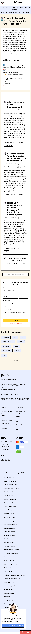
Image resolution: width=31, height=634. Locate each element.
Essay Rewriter (5, 423)
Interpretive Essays (10, 589)
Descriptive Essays (9, 517)
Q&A (17, 429)
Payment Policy (5, 449)
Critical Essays (8, 510)
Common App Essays (10, 499)
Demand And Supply (8, 341)
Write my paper (15, 320)
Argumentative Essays (10, 481)
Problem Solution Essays (11, 550)
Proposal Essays (9, 557)
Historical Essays (9, 593)
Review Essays (8, 597)
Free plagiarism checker (7, 411)
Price (4, 355)
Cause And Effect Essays (11, 488)
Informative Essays (9, 535)
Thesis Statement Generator (5, 414)
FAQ (17, 421)
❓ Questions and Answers (12, 86)
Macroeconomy (7, 350)
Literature (18, 432)
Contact (18, 414)
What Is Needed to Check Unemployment (16, 104)
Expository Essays (9, 531)
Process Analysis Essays (11, 553)
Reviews (18, 419)
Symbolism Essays (9, 582)
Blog (17, 427)
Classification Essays (10, 492)
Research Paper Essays (11, 564)
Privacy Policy (4, 444)
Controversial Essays (10, 506)
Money (17, 350)
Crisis (23, 337)
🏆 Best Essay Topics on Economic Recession (14, 75)
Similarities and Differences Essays (14, 575)
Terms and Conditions (6, 441)
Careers (18, 416)
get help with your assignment (13, 625)
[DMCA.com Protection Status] (18, 451)
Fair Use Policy (5, 446)
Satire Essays (8, 571)
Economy (20, 341)
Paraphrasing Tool (6, 426)
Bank (15, 337)
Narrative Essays (9, 539)
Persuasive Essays (9, 546)
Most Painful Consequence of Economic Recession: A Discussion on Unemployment (14, 209)
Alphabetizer (4, 418)
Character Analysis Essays (12, 578)
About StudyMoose (20, 411)
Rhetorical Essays (9, 568)
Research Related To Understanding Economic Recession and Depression (16, 157)
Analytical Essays (9, 477)
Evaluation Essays (9, 521)
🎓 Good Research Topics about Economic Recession (16, 82)
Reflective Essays (9, 560)
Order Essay (4, 428)
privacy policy (22, 313)
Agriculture (6, 337)
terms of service (12, 313)
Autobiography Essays (10, 484)
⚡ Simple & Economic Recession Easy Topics (14, 79)
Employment (6, 346)
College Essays (8, 495)
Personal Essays (9, 542)
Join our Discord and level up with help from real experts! (14, 8)
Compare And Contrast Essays (13, 503)
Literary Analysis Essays (11, 586)
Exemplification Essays (11, 524)
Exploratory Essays (9, 528)
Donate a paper (20, 424)
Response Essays (9, 600)
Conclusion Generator (6, 420)
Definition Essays (9, 513)
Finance (16, 346)
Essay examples (15, 96)
